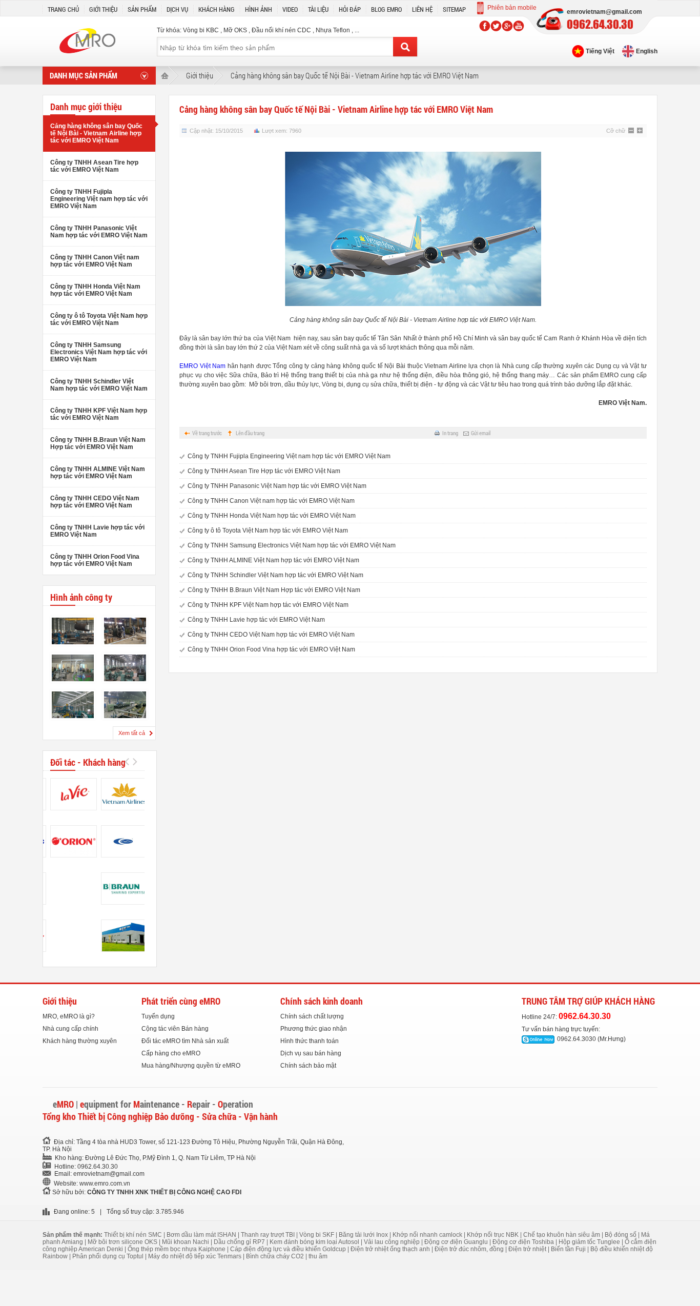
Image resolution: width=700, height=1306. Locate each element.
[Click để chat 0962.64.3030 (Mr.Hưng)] (538, 1039)
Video (290, 9)
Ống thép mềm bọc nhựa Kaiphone (177, 1249)
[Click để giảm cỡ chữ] (631, 131)
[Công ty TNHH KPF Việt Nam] (124, 935)
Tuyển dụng (158, 1016)
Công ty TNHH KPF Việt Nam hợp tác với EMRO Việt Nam (98, 414)
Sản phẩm (142, 9)
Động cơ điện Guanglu (456, 1242)
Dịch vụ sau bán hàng (310, 1053)
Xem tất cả (131, 733)
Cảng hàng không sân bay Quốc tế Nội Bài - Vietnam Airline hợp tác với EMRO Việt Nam (96, 133)
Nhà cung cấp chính (70, 1028)
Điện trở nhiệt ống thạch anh (391, 1249)
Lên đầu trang (250, 433)
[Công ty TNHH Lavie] (73, 794)
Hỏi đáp (350, 9)
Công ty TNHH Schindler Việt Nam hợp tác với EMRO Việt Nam (99, 385)
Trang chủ (63, 9)
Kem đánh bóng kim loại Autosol (315, 1242)
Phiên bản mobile (512, 7)
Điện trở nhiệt (528, 1249)
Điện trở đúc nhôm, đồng (470, 1249)
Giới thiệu (103, 9)
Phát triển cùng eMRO (180, 1001)
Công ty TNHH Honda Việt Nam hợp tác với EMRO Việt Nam (95, 290)
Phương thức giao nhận (313, 1028)
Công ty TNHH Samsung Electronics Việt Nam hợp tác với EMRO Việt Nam (98, 352)
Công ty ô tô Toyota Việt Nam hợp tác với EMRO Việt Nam (99, 319)
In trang (450, 433)
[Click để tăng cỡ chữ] (640, 131)
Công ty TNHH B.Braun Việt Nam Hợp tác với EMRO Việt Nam (98, 443)
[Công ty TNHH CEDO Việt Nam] (124, 841)
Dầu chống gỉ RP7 (240, 1242)
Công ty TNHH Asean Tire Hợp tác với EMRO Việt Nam (264, 471)
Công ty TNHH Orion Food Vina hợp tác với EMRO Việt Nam (94, 560)
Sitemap (454, 9)
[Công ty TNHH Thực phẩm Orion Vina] (73, 841)
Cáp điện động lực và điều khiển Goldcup (288, 1249)
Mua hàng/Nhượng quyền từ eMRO (190, 1065)
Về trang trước (207, 433)
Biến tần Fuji (569, 1249)
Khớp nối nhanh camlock (428, 1234)
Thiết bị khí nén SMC (133, 1234)
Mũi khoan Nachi (186, 1242)
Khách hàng (216, 9)
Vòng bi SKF (317, 1234)
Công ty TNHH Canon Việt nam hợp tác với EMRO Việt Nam (94, 261)
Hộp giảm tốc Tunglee (590, 1242)
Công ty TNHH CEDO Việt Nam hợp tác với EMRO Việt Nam (94, 502)
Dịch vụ (177, 9)
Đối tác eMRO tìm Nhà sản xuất (185, 1041)
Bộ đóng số (621, 1234)
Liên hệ (422, 9)
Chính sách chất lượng (312, 1016)
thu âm (317, 1256)
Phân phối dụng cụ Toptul (108, 1256)
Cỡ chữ (615, 131)
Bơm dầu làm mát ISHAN (202, 1234)
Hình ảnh (258, 9)
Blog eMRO (386, 9)
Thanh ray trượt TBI (268, 1234)
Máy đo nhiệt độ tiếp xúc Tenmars (195, 1256)
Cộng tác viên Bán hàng (175, 1028)
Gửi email (480, 433)
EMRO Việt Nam (202, 366)
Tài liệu (318, 9)
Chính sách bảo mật (308, 1065)
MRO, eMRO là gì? (69, 1016)
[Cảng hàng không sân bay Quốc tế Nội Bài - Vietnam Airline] (124, 794)
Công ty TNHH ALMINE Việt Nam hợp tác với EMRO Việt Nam (97, 472)
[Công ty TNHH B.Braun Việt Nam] (124, 888)
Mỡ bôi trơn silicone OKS (123, 1242)
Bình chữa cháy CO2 (275, 1256)
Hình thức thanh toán (309, 1041)
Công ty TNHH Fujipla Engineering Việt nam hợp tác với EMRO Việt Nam (99, 199)
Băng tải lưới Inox (364, 1234)
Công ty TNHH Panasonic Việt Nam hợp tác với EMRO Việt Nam (99, 232)
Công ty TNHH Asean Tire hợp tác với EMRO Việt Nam (94, 166)
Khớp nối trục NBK (493, 1234)
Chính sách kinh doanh (321, 1001)
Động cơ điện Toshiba (523, 1242)
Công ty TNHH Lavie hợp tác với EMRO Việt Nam (256, 619)
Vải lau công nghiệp (392, 1242)
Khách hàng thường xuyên (80, 1041)
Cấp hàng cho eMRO (170, 1053)
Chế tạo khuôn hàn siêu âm (562, 1234)
